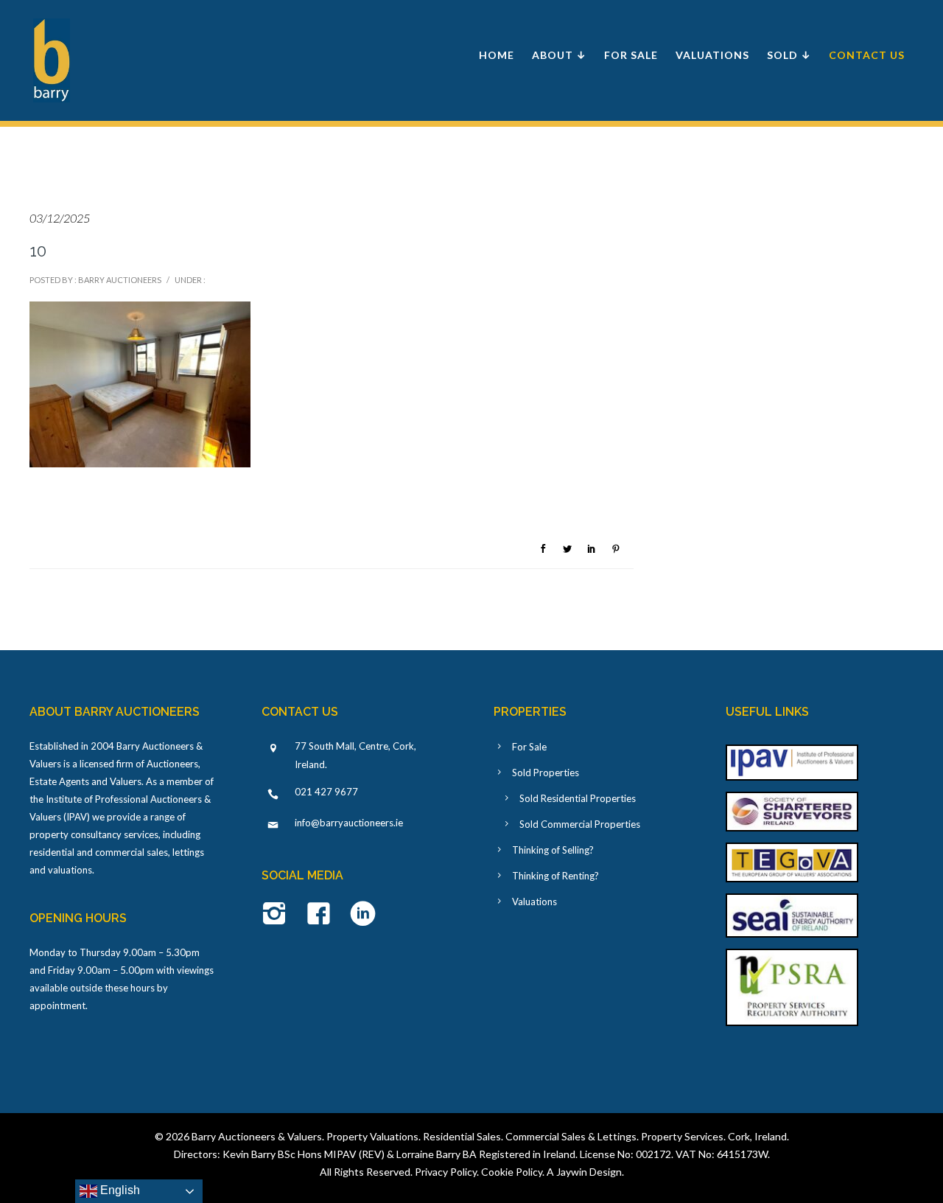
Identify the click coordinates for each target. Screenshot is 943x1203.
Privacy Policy (446, 1171)
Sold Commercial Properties (579, 824)
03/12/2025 (59, 218)
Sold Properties (545, 772)
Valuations (712, 55)
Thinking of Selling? (553, 850)
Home (496, 55)
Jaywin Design (589, 1171)
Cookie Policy (511, 1171)
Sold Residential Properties (577, 798)
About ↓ (559, 55)
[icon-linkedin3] (363, 915)
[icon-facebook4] (322, 915)
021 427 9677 (326, 792)
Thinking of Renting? (555, 876)
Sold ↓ (789, 55)
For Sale (631, 55)
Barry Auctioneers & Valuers (257, 1136)
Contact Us (867, 55)
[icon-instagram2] (278, 915)
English (118, 1190)
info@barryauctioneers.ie (349, 823)
